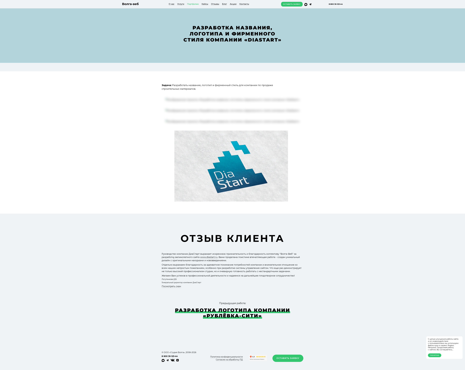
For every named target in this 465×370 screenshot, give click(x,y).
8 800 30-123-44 (336, 4)
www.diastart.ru (208, 257)
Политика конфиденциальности (226, 357)
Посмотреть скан (171, 286)
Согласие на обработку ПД (229, 360)
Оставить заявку (291, 4)
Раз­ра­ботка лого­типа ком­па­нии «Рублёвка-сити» (232, 313)
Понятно (434, 355)
